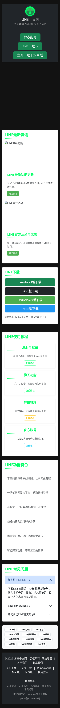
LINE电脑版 (29, 639)
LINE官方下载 (13, 634)
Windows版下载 (30, 300)
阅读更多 (12, 193)
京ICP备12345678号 (30, 698)
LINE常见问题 (26, 644)
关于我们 (22, 662)
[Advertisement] (30, 96)
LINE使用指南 (30, 634)
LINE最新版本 (45, 639)
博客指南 (30, 37)
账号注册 (35, 685)
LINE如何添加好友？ (19, 606)
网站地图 (47, 658)
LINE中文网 (20, 658)
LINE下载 (29, 46)
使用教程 (43, 672)
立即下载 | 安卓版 (30, 55)
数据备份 (46, 685)
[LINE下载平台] (30, 11)
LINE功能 (11, 644)
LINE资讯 (41, 644)
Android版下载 (30, 282)
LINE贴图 (45, 634)
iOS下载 (11, 668)
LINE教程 (39, 629)
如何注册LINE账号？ (19, 580)
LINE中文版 (25, 629)
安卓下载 (27, 668)
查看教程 (30, 363)
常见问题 (28, 689)
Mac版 (16, 672)
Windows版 (44, 668)
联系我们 (38, 662)
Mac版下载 (31, 309)
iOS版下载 (30, 291)
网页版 (29, 672)
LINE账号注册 (13, 639)
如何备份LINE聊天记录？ (22, 614)
